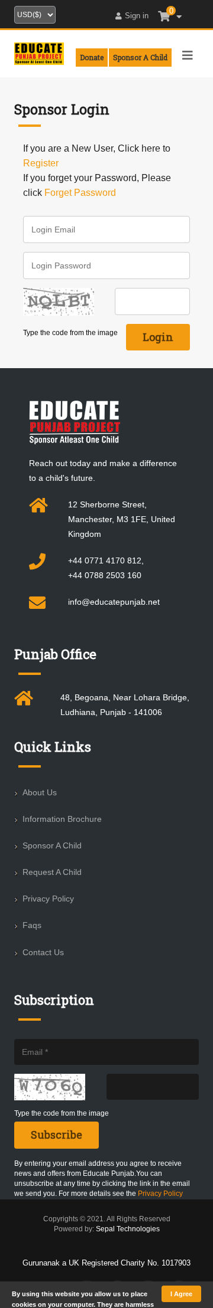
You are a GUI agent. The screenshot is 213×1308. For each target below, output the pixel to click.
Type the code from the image (70, 333)
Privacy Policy (48, 898)
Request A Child (52, 872)
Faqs (31, 925)
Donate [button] (92, 57)
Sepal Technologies (128, 1229)
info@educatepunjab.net (114, 602)
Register (41, 163)
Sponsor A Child (52, 845)
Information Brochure (62, 819)
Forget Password (80, 193)
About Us (39, 792)
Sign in (137, 15)
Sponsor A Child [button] (140, 57)
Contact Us (43, 952)
